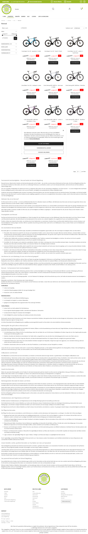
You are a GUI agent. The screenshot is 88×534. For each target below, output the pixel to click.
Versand (34, 504)
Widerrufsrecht (64, 496)
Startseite (3, 20)
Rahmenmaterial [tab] (5, 50)
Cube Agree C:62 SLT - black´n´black (53, 51)
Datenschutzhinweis (35, 139)
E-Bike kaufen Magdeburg (9, 501)
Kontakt (69, 2)
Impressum (35, 498)
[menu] (44, 16)
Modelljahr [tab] (4, 47)
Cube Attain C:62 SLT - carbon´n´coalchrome (75, 52)
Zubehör (6, 495)
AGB (33, 491)
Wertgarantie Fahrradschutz (67, 495)
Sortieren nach (69, 28)
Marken (5, 496)
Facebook (80, 1)
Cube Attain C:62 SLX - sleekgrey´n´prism (31, 85)
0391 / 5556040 (6, 518)
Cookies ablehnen (44, 152)
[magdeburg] (44, 485)
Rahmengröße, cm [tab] (6, 44)
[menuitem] (4, 16)
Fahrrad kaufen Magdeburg (10, 499)
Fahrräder (9, 20)
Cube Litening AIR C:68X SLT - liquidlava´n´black (75, 120)
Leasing (62, 491)
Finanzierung (35, 496)
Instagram (84, 1)
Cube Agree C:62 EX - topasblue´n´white (31, 51)
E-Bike (5, 493)
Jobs (33, 499)
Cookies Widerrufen (37, 493)
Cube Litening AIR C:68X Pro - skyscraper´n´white (53, 86)
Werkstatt (63, 493)
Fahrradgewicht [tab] (5, 53)
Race (15, 20)
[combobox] (34, 9)
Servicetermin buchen (36, 2)
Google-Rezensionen (20, 1)
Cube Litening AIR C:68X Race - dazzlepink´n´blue (31, 120)
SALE (5, 498)
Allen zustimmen (43, 143)
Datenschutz (35, 495)
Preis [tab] (2, 31)
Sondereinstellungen (44, 148)
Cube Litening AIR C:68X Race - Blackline (75, 85)
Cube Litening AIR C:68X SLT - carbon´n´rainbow (53, 120)
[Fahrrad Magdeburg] (6, 9)
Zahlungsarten (36, 506)
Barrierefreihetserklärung (38, 508)
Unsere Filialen (58, 2)
